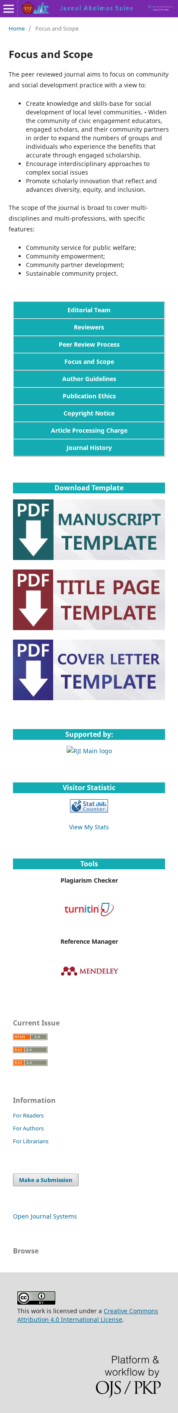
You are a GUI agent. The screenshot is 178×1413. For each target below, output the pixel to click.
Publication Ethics (89, 396)
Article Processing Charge (89, 430)
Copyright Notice (89, 413)
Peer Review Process (89, 344)
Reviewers (89, 327)
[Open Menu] (8, 8)
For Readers (28, 1115)
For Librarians (30, 1141)
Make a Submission (46, 1180)
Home (17, 28)
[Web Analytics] (89, 810)
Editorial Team (89, 310)
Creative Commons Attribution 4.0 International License (87, 1315)
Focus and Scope (89, 361)
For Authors (28, 1128)
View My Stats (89, 827)
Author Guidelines (89, 379)
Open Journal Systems (45, 1216)
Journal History (89, 447)
